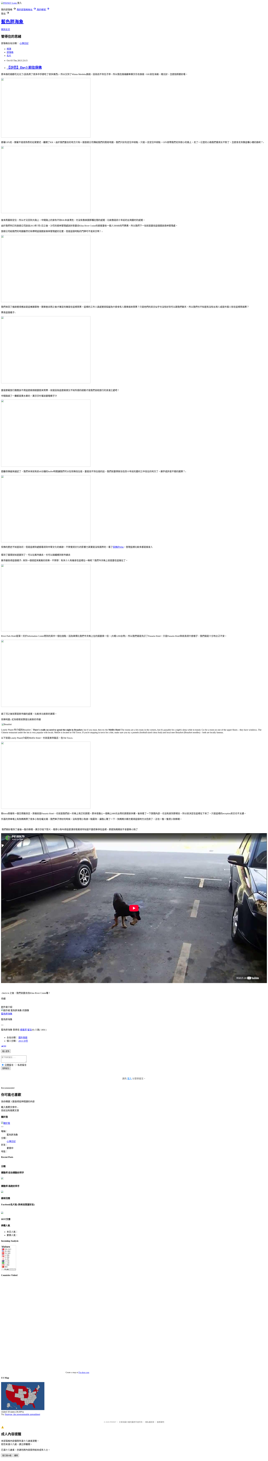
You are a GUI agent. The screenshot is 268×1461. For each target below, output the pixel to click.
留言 (29, 1030)
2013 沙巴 (23, 1041)
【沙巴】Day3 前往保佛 (24, 67)
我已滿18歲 (6, 1455)
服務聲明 (160, 1422)
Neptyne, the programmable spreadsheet (22, 1414)
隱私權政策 (149, 1422)
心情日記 (24, 43)
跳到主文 (5, 29)
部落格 (10, 52)
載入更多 (5, 1051)
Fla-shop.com (83, 1372)
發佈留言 (5, 1068)
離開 (16, 1455)
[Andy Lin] (2, 1213)
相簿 (9, 49)
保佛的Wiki (118, 547)
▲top (3, 1046)
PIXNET (113, 1422)
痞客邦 (23, 1030)
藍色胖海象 (12, 21)
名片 (9, 55)
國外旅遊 (22, 1037)
